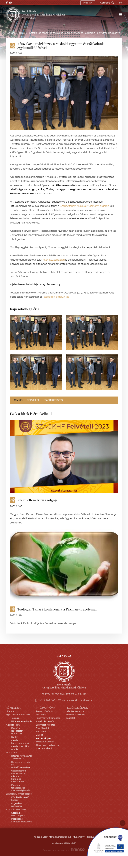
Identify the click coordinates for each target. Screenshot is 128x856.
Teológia (15, 718)
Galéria (39, 735)
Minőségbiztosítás (45, 741)
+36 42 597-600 (46, 700)
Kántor (14, 737)
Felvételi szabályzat (76, 714)
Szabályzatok (42, 728)
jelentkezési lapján (54, 259)
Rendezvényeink (44, 738)
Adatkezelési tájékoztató (64, 843)
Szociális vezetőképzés (18, 814)
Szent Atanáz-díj (44, 748)
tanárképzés (53, 400)
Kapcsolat (64, 656)
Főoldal (10, 32)
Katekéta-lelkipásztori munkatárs (17, 731)
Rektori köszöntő (44, 711)
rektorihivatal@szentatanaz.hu (77, 700)
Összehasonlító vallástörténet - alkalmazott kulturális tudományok (18, 776)
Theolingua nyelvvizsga (48, 745)
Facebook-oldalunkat (56, 296)
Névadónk (41, 714)
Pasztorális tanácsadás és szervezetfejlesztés (20, 788)
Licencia (10, 711)
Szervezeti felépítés (45, 725)
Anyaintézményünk (46, 721)
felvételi (33, 400)
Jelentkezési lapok (75, 711)
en (120, 2)
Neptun (87, 2)
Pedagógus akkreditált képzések (21, 820)
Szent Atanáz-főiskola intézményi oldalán (84, 205)
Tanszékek (41, 731)
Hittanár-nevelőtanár (21, 721)
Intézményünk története (48, 718)
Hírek (22, 32)
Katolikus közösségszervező (20, 741)
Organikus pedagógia (16, 804)
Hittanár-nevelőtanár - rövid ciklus (21, 757)
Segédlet (70, 718)
